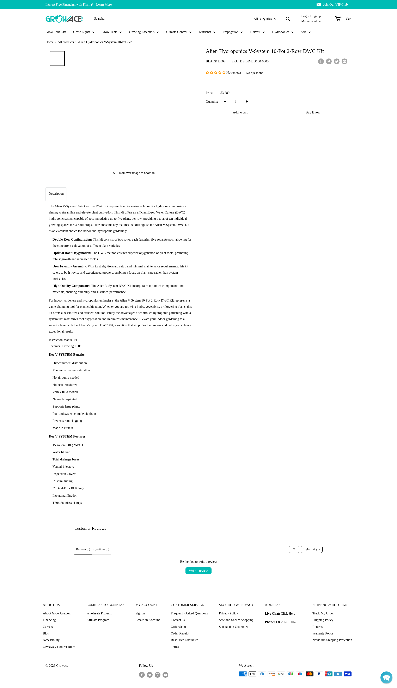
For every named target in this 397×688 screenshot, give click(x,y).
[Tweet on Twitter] (337, 61)
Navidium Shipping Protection (332, 640)
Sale (303, 32)
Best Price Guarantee (184, 640)
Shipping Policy (322, 620)
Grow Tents (109, 32)
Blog (46, 633)
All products (66, 42)
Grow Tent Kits (55, 32)
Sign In (140, 613)
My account (309, 21)
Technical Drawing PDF (65, 346)
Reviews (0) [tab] (83, 549)
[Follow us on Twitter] (150, 674)
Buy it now (313, 112)
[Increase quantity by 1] (246, 101)
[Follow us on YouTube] (165, 674)
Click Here (288, 613)
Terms (175, 647)
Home (49, 42)
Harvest (255, 32)
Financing (49, 620)
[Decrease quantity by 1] (224, 101)
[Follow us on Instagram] (157, 674)
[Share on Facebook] (321, 61)
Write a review (198, 570)
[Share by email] (344, 61)
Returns (317, 626)
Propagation (230, 32)
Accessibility (51, 640)
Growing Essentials (141, 32)
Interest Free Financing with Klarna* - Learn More (78, 4)
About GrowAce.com (57, 613)
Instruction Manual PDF (64, 340)
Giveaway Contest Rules (59, 647)
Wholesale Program (99, 613)
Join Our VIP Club (335, 4)
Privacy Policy (228, 613)
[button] (216, 72)
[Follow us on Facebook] (142, 674)
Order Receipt (180, 633)
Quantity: (212, 101)
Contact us (178, 620)
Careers (48, 626)
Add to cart (240, 112)
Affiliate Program (97, 620)
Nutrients (205, 32)
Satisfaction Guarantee (233, 626)
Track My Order (323, 613)
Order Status (179, 626)
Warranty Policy (323, 633)
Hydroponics (280, 32)
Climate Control (176, 32)
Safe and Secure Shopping (236, 620)
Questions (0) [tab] (101, 549)
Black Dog (216, 61)
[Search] (288, 18)
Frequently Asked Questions (189, 613)
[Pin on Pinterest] (329, 61)
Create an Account (147, 620)
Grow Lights (81, 32)
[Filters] (294, 549)
